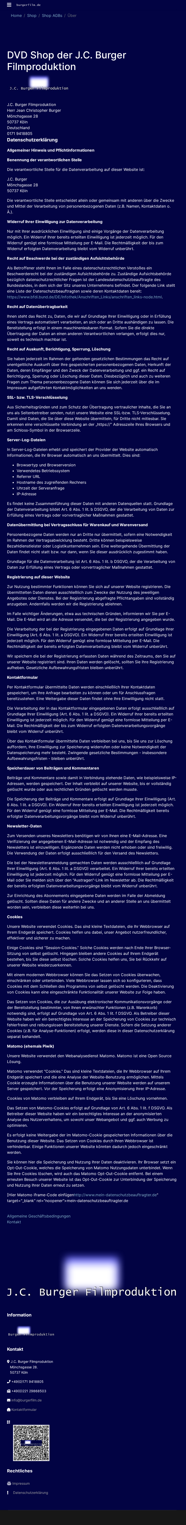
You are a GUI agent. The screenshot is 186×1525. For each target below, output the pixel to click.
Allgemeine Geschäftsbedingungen (38, 1216)
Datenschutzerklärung (30, 1492)
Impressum (21, 1483)
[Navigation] (9, 5)
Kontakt (14, 1221)
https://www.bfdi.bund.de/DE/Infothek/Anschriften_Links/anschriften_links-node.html (84, 296)
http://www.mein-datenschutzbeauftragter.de (115, 1194)
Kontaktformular (24, 1409)
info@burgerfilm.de (26, 1400)
